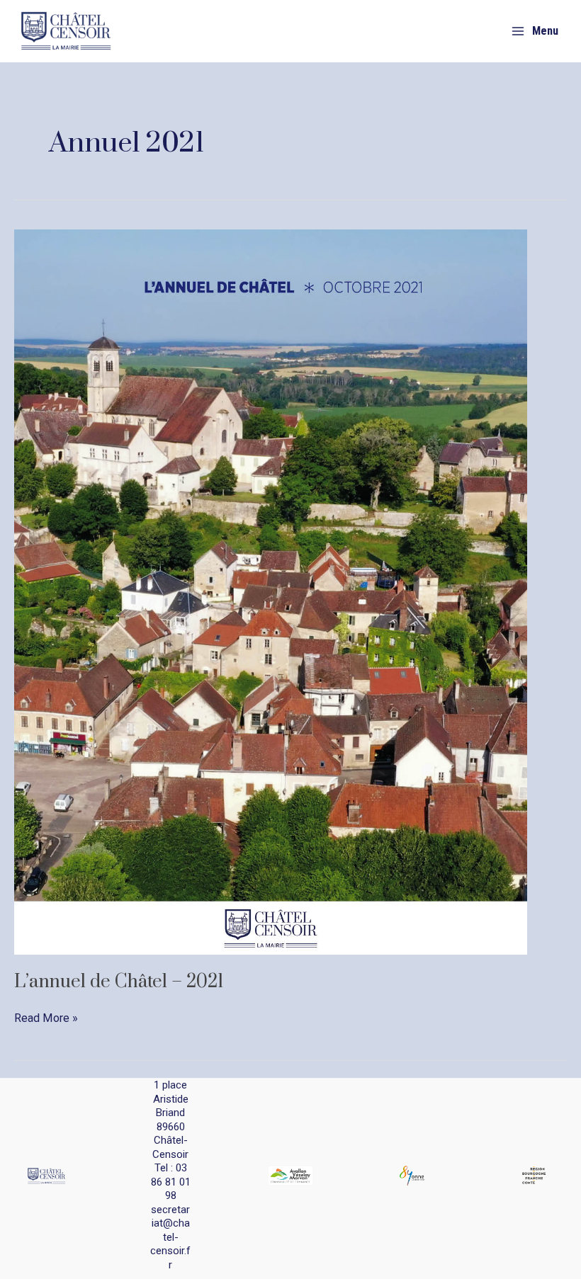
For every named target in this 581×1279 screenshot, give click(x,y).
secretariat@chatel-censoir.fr (170, 1237)
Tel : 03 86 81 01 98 (171, 1181)
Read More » (46, 1019)
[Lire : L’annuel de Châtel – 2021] (270, 591)
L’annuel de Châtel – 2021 (118, 982)
